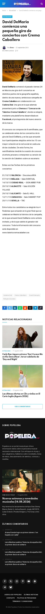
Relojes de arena (9, 299)
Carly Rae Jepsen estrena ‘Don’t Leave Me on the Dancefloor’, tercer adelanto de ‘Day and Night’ (22, 356)
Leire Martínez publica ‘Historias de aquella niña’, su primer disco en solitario (23, 543)
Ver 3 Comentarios (22, 406)
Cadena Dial (7, 295)
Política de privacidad (26, 598)
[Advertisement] (22, 263)
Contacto (10, 598)
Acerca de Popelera (13, 594)
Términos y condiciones (22, 601)
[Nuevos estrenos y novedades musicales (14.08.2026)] (22, 480)
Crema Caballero (20, 295)
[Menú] (3, 3)
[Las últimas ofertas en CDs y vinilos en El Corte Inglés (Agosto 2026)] (22, 376)
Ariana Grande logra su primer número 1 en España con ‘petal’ (21, 534)
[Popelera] (22, 3)
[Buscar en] (41, 3)
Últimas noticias (31, 594)
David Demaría (34, 295)
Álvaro (12, 47)
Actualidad (7, 16)
